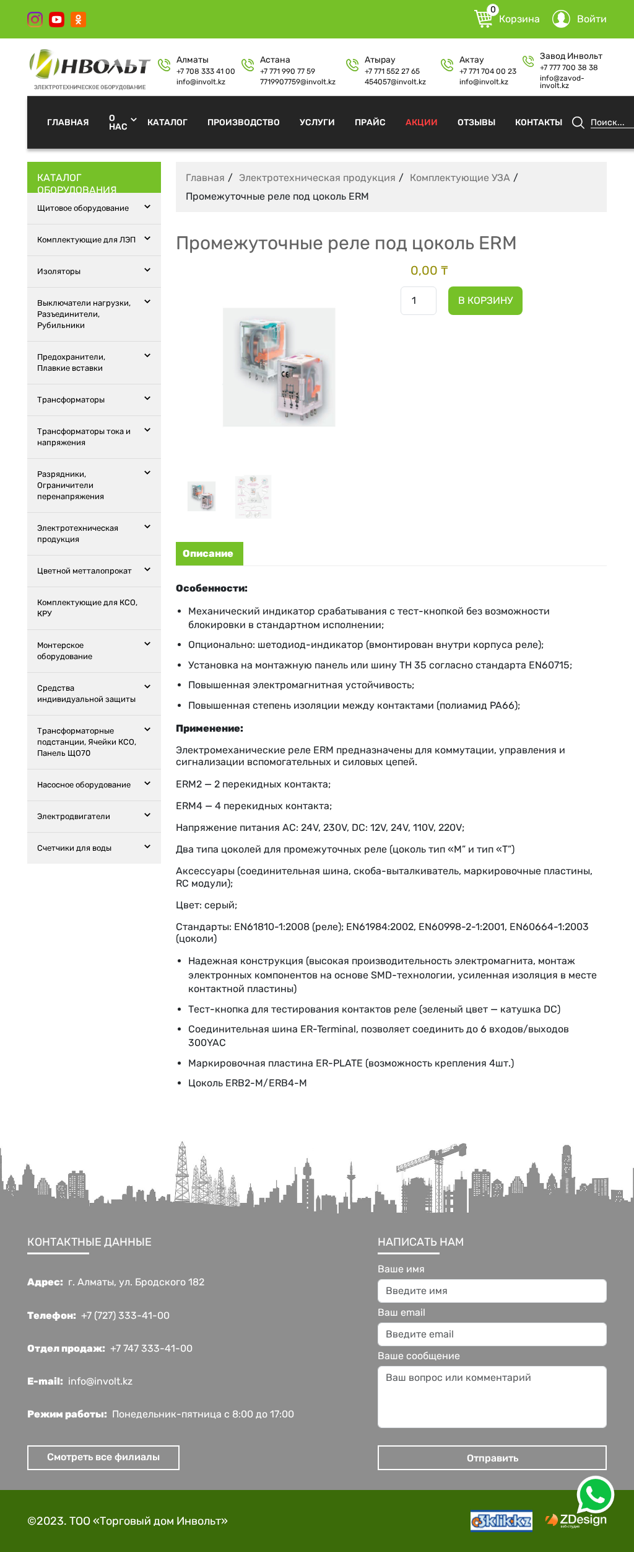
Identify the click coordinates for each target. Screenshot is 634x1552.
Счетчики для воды (74, 848)
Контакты (538, 122)
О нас (118, 121)
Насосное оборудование (84, 784)
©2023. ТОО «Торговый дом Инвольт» (127, 1521)
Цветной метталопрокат (84, 570)
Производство (243, 122)
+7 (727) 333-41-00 (125, 1316)
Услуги (317, 122)
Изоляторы (58, 271)
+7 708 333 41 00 (205, 71)
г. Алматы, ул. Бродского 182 (136, 1282)
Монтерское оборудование (64, 651)
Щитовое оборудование (83, 208)
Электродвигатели (73, 816)
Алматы (192, 60)
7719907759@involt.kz (298, 82)
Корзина (515, 17)
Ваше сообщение (419, 1356)
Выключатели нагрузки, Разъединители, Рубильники (84, 314)
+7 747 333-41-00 (151, 1349)
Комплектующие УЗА (460, 178)
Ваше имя (401, 1269)
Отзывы (476, 122)
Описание (208, 553)
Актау (471, 60)
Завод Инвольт (571, 56)
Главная (68, 122)
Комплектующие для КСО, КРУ (87, 608)
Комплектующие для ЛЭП (86, 239)
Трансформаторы (71, 399)
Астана (275, 60)
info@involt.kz (200, 82)
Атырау (380, 60)
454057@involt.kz (395, 82)
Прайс (370, 122)
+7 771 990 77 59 (287, 71)
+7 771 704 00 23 (487, 71)
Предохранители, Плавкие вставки (71, 362)
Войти (592, 19)
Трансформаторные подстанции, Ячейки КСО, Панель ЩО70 (86, 742)
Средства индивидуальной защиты (86, 693)
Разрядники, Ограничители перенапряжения (70, 485)
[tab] (208, 553)
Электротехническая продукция (77, 533)
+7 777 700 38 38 (569, 67)
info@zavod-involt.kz (562, 81)
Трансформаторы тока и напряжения (84, 437)
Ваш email (401, 1313)
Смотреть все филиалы (103, 1457)
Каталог (167, 122)
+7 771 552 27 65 (392, 71)
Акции (422, 122)
